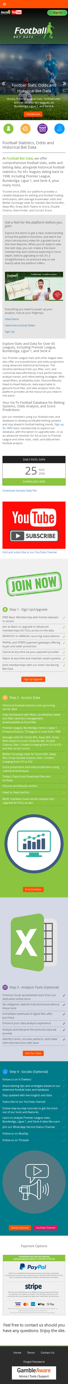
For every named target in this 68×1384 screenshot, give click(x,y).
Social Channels (20, 1227)
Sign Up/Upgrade (33, 679)
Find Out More (33, 889)
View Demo (12, 319)
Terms (31, 1352)
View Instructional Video (20, 325)
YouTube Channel (45, 1227)
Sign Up (10, 331)
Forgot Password (34, 1362)
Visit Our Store (33, 1053)
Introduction (33, 114)
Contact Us (47, 1352)
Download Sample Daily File (19, 490)
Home (17, 1352)
